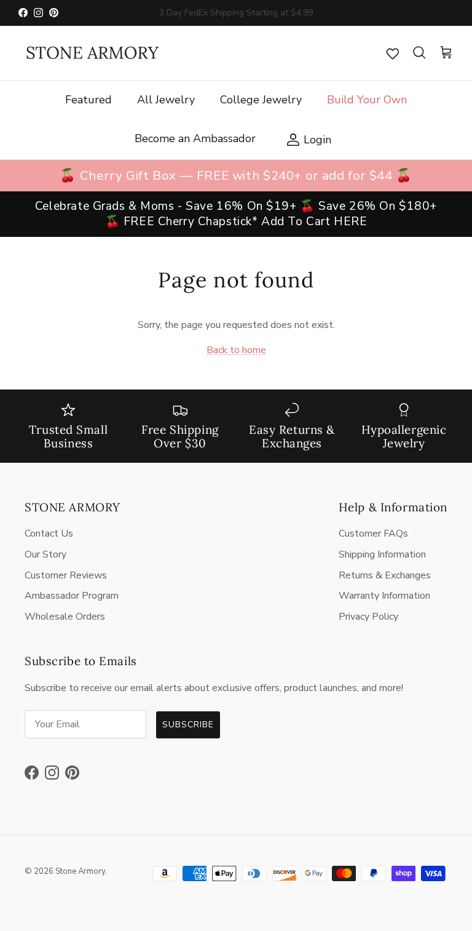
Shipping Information (382, 554)
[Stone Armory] (92, 53)
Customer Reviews (66, 575)
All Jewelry (166, 99)
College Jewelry (261, 99)
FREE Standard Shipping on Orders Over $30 (236, 17)
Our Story (45, 554)
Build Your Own (367, 99)
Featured (88, 99)
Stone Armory (80, 871)
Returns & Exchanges (385, 575)
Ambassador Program (72, 595)
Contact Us (49, 533)
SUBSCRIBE (188, 724)
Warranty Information (384, 595)
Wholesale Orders (65, 616)
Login (305, 138)
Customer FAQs (373, 533)
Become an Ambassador (195, 138)
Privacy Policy (368, 616)
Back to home (236, 350)
